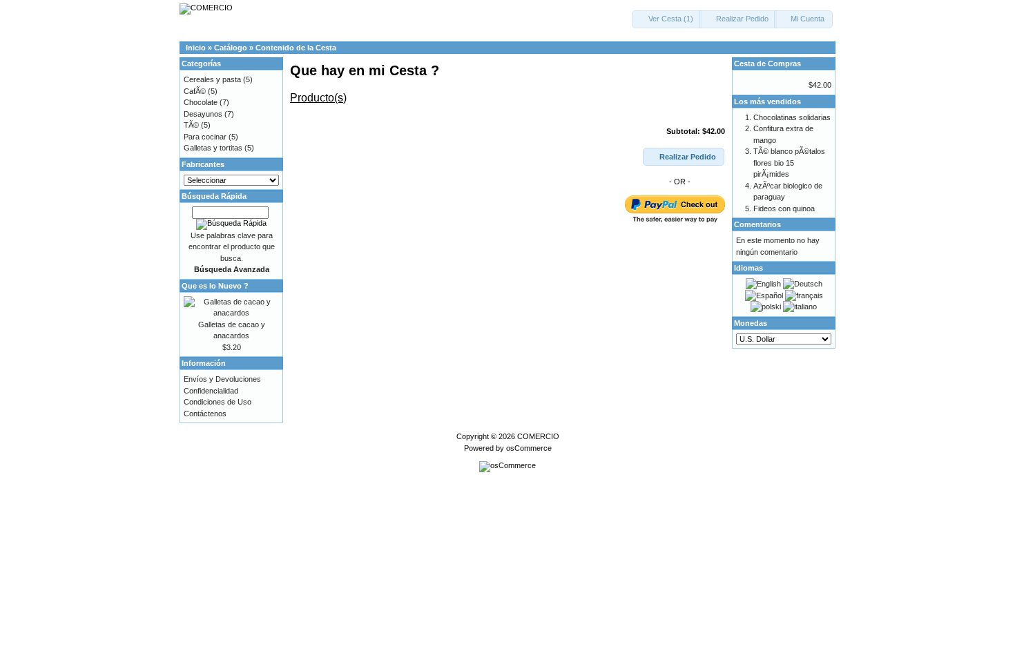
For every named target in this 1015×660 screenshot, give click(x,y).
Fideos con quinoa (784, 208)
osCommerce (529, 448)
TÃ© (191, 125)
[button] (667, 19)
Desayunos (203, 114)
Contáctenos (205, 413)
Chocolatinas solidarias (792, 117)
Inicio (196, 47)
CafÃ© (195, 91)
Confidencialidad (211, 391)
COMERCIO (538, 436)
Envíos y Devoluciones (222, 379)
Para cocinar (205, 137)
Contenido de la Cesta (295, 47)
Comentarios (757, 224)
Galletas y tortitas (213, 148)
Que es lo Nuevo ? (215, 286)
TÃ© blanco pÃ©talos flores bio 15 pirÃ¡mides (789, 162)
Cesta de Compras (767, 63)
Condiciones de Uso (217, 402)
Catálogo (230, 47)
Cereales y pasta (212, 79)
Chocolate (201, 102)
